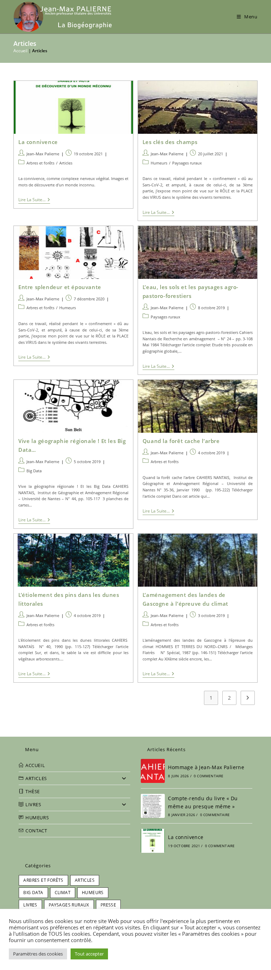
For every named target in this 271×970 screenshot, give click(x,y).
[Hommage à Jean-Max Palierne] (153, 771)
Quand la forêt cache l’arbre (181, 440)
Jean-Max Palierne (42, 153)
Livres (30, 905)
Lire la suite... (34, 200)
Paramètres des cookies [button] (38, 954)
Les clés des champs (170, 141)
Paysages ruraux (187, 163)
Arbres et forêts (40, 163)
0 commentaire (209, 775)
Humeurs (159, 163)
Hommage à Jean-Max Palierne (206, 767)
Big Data (34, 470)
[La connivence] (153, 841)
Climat (63, 893)
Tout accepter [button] (89, 954)
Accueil (20, 51)
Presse (108, 905)
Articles (65, 163)
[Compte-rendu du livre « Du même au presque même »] (153, 806)
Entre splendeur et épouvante (59, 287)
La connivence (38, 141)
